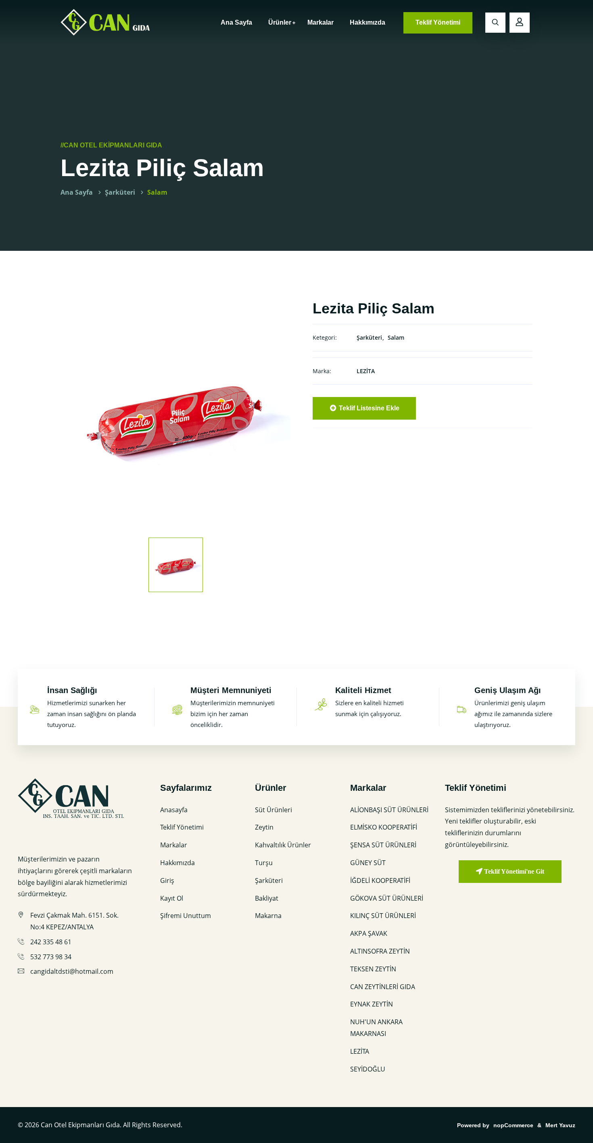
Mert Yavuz (560, 1125)
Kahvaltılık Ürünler (283, 844)
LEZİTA (366, 371)
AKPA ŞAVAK (368, 933)
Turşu (264, 862)
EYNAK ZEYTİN (371, 1004)
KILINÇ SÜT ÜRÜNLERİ (383, 915)
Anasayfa (174, 809)
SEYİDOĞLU (367, 1069)
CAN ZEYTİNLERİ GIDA (382, 986)
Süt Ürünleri (273, 809)
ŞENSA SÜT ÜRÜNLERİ (383, 844)
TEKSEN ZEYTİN (373, 968)
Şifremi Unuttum (185, 915)
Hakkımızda (367, 22)
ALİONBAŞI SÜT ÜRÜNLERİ (389, 809)
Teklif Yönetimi (438, 22)
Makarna (268, 915)
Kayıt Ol (171, 898)
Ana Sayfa (236, 22)
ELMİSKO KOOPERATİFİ (383, 827)
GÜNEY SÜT (368, 862)
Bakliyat (266, 898)
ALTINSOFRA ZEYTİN (380, 951)
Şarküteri (120, 192)
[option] (175, 414)
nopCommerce (513, 1125)
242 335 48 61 (50, 941)
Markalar (320, 22)
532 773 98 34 (50, 956)
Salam (157, 192)
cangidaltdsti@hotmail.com (71, 971)
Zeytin (264, 827)
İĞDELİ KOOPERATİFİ (380, 880)
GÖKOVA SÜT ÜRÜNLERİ (386, 898)
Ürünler (279, 22)
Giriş (167, 880)
